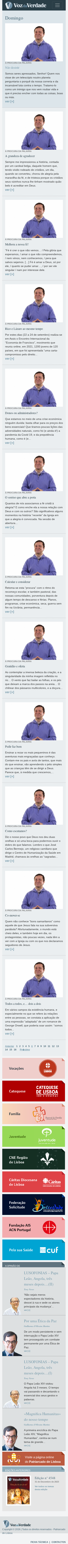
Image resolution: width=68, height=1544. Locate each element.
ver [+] (9, 101)
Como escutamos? (16, 831)
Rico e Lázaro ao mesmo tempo (24, 329)
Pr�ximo (25, 1049)
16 (15, 1049)
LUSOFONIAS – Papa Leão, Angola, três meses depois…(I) (41, 1367)
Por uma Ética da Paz (40, 1320)
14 (6, 1049)
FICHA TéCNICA (39, 1542)
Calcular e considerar (17, 582)
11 (49, 1046)
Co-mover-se (12, 915)
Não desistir (12, 67)
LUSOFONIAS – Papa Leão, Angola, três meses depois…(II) (41, 1278)
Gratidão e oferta (15, 666)
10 (44, 1046)
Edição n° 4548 (45, 1478)
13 (57, 1046)
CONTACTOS (59, 1542)
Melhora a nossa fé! (17, 244)
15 (10, 1049)
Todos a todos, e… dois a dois (23, 1004)
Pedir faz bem (13, 746)
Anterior (9, 1046)
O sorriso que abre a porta (20, 497)
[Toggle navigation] (57, 5)
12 (53, 1046)
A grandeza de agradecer (20, 156)
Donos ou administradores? (21, 413)
